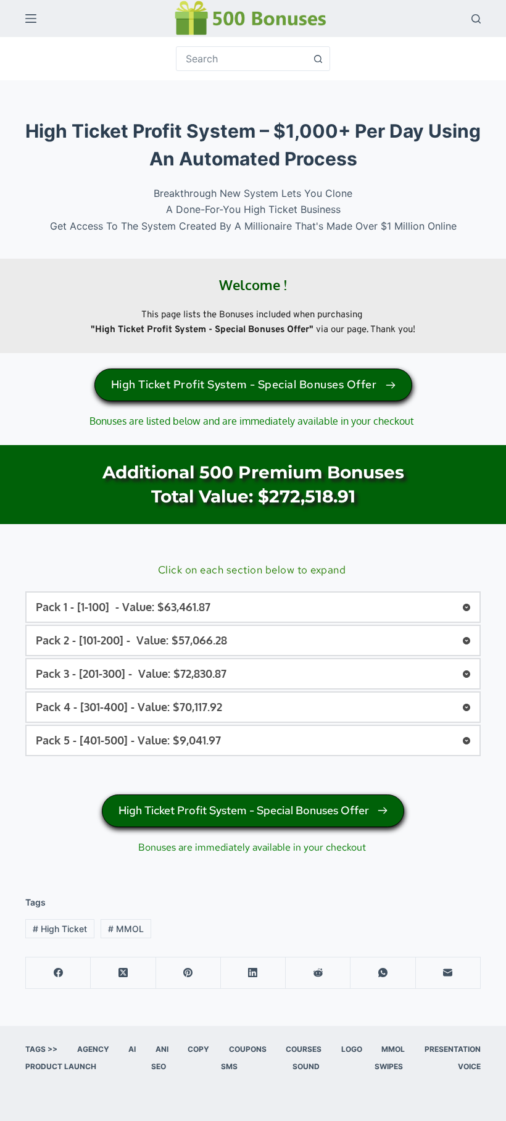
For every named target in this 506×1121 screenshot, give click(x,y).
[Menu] (30, 18)
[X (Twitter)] (123, 973)
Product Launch (60, 1066)
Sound (306, 1066)
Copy (198, 1049)
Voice (469, 1066)
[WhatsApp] (382, 973)
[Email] (448, 973)
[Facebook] (58, 973)
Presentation (453, 1049)
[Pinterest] (188, 973)
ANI (162, 1049)
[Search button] (318, 58)
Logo (351, 1049)
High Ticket (60, 928)
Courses (303, 1049)
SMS (229, 1066)
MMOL (126, 928)
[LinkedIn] (253, 973)
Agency (93, 1049)
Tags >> (41, 1049)
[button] (253, 607)
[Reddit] (318, 973)
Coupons (248, 1049)
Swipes (389, 1066)
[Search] (476, 18)
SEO (158, 1066)
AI (132, 1049)
